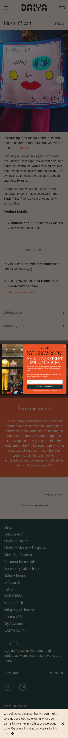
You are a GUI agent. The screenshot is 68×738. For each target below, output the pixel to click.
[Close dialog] (64, 346)
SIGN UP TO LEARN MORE (44, 387)
